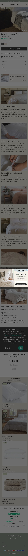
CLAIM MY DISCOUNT (21, 284)
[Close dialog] (27, 269)
